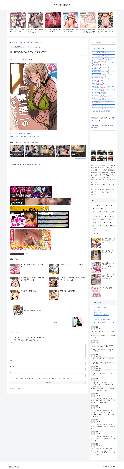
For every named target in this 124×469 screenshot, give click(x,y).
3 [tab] (64, 37)
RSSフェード (95, 194)
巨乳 (27, 254)
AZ (18, 47)
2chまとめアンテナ (100, 307)
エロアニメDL (34, 136)
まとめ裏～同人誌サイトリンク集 (104, 322)
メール (12, 366)
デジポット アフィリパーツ (80, 157)
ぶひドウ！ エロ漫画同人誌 (102, 319)
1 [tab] (59, 37)
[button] (114, 43)
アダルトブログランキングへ (99, 48)
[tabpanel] (18, 23)
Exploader (24, 136)
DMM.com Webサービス (34, 47)
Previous (8, 23)
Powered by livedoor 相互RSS (101, 111)
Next (115, 23)
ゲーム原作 (14, 254)
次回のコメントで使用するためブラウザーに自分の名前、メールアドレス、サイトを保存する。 (40, 378)
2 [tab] (62, 37)
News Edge (97, 312)
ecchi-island (97, 310)
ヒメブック (97, 317)
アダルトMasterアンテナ (101, 315)
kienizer (22, 133)
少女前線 (21, 254)
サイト (12, 372)
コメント (13, 342)
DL (12, 133)
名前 (11, 360)
